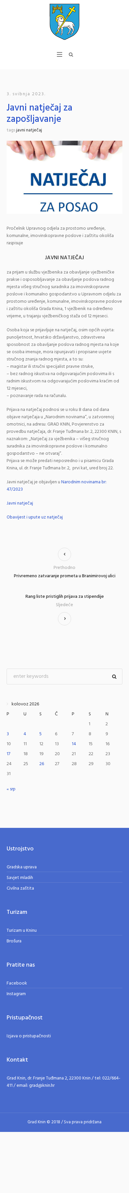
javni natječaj (29, 130)
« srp (11, 789)
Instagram (16, 994)
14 (74, 744)
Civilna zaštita (20, 888)
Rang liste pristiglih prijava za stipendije (64, 596)
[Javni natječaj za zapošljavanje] (64, 177)
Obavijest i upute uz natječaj (35, 517)
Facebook (17, 983)
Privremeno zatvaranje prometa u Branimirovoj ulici (64, 576)
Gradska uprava (22, 867)
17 (8, 754)
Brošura (14, 941)
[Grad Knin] (64, 21)
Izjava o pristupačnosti (29, 1036)
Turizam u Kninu (22, 930)
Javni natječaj (20, 503)
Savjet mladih (20, 878)
